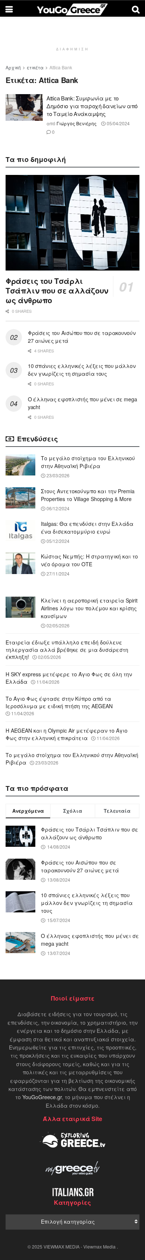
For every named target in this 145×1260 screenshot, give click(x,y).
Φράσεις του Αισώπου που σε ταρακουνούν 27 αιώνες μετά (80, 866)
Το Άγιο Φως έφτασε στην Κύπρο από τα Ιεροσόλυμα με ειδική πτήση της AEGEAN (59, 702)
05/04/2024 (118, 123)
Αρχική (13, 67)
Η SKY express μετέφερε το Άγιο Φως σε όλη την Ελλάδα (69, 677)
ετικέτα (35, 67)
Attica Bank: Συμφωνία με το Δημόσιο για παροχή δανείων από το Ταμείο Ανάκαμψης (92, 105)
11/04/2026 (47, 682)
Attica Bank (60, 67)
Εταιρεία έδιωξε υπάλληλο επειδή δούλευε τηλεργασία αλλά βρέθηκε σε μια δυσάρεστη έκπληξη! (67, 649)
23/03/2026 (57, 475)
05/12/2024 (57, 541)
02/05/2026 (57, 625)
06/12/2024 (57, 508)
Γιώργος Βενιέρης (77, 123)
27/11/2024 (57, 573)
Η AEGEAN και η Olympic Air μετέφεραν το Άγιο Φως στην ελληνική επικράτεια (67, 734)
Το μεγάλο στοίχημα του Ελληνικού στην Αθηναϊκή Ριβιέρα (88, 462)
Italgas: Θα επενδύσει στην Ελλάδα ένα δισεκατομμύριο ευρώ (87, 527)
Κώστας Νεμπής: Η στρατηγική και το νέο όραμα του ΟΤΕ (89, 560)
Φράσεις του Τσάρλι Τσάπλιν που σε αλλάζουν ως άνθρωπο (57, 290)
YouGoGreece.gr (42, 1097)
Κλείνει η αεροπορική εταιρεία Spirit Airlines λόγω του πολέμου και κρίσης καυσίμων (89, 608)
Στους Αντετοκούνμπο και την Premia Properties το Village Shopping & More (88, 495)
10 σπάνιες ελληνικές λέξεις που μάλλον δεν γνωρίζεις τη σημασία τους (81, 369)
